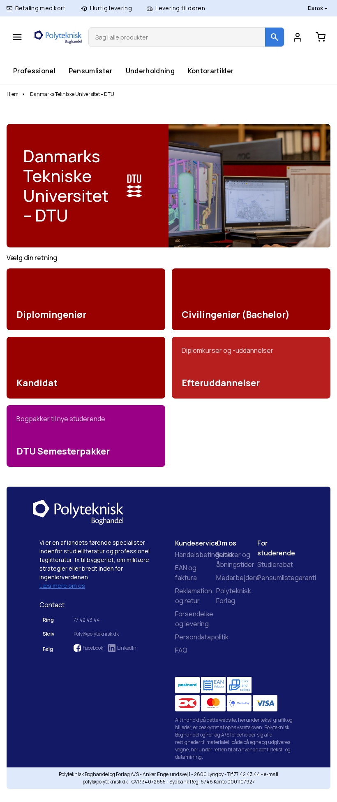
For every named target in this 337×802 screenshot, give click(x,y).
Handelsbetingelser (205, 554)
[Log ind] (297, 37)
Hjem (12, 94)
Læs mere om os (62, 586)
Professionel (34, 70)
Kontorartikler (210, 70)
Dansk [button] (316, 8)
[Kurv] (320, 37)
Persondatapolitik (202, 636)
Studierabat (275, 564)
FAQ (181, 650)
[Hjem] (58, 37)
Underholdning (150, 70)
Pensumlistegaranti (286, 577)
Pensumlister (90, 70)
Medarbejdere (238, 577)
